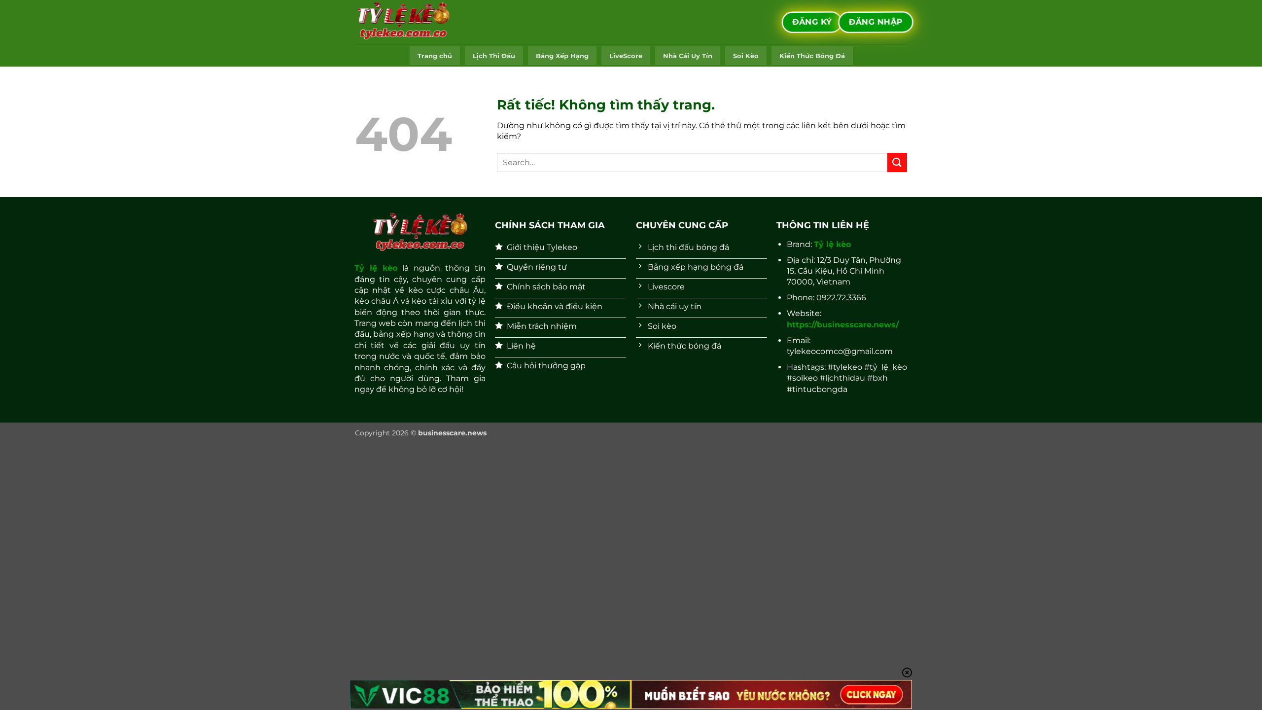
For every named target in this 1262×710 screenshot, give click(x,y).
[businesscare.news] (404, 22)
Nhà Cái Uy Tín (687, 56)
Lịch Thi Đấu (494, 56)
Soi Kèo (746, 56)
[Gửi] (897, 162)
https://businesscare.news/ (843, 324)
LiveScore (625, 56)
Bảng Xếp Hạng (562, 56)
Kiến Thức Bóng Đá (812, 56)
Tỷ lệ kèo (375, 268)
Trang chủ (435, 56)
